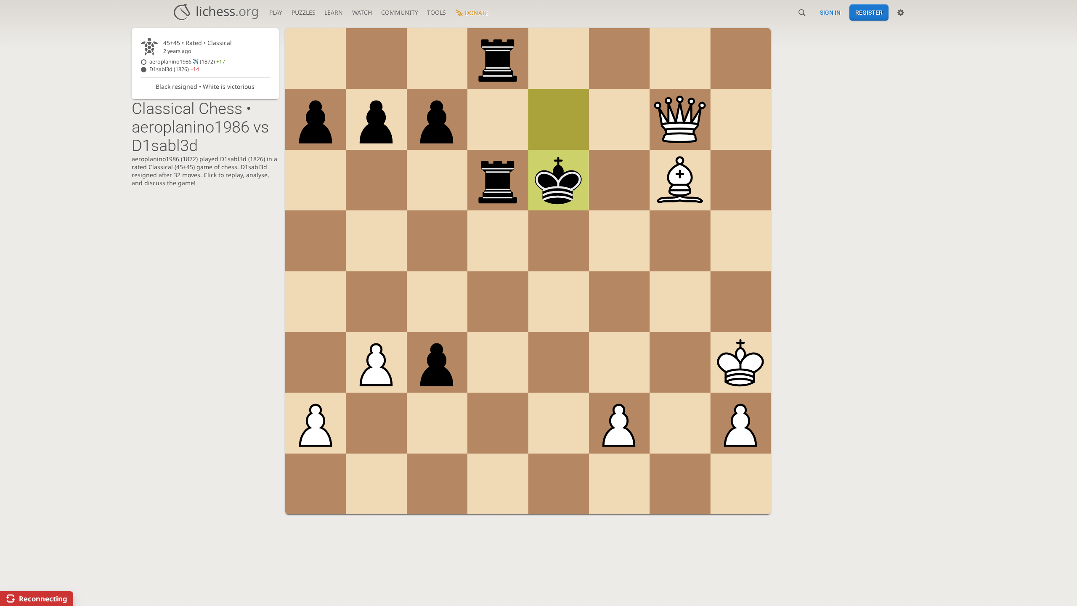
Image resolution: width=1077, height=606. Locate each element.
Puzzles (304, 12)
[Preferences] (901, 12)
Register (869, 12)
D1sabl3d (174, 69)
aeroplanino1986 (187, 61)
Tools (436, 12)
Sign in (830, 12)
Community (399, 12)
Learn (333, 12)
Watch (362, 12)
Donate (476, 13)
